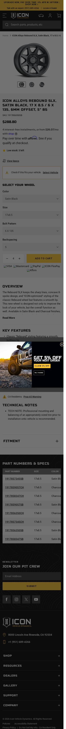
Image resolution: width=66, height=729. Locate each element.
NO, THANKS (39, 373)
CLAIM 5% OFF (42, 366)
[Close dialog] (62, 344)
